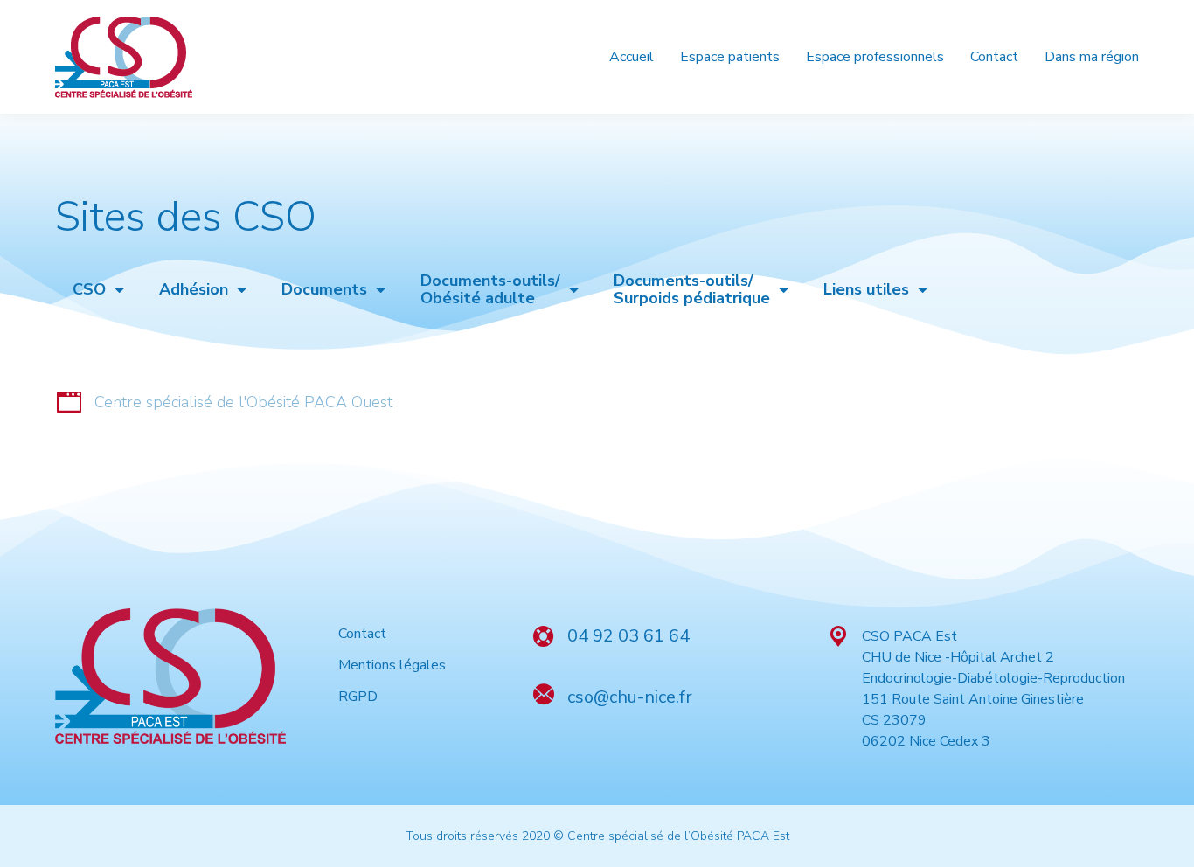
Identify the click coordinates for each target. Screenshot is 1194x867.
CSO (89, 289)
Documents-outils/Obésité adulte (490, 289)
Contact (362, 634)
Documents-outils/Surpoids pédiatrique (692, 289)
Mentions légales (392, 665)
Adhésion (193, 289)
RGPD (358, 697)
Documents (324, 289)
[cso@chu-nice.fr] (543, 694)
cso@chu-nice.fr (629, 697)
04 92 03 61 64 (628, 636)
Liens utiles (866, 289)
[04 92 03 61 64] (543, 636)
